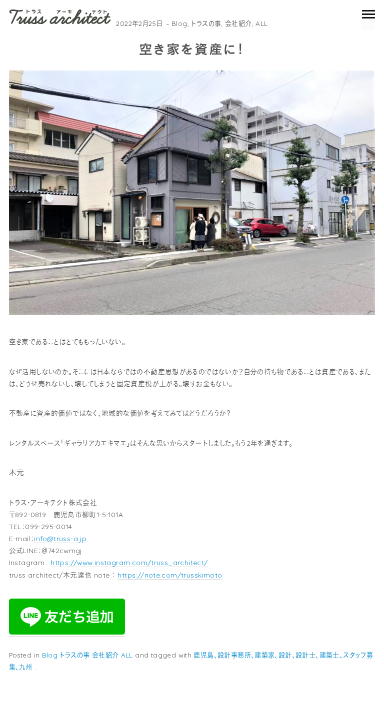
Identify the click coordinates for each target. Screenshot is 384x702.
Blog (180, 23)
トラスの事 (206, 23)
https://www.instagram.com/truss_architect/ (129, 562)
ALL (262, 23)
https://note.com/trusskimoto (170, 575)
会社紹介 (238, 23)
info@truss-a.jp (60, 538)
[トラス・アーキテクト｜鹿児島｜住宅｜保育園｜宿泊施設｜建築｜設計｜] (59, 16)
